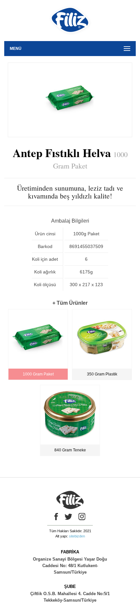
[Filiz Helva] (70, 38)
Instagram (82, 516)
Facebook (54, 516)
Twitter (68, 516)
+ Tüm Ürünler (70, 303)
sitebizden (77, 536)
